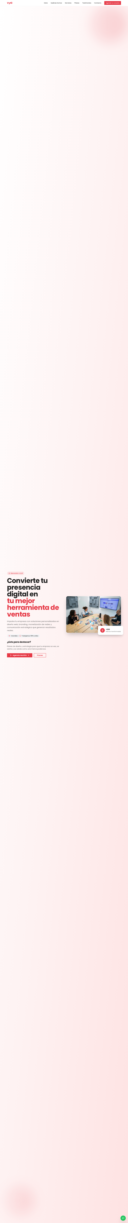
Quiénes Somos (56, 3)
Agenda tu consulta (112, 3)
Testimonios (86, 3)
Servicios (68, 3)
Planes (76, 3)
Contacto (97, 3)
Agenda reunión (20, 655)
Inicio (46, 3)
